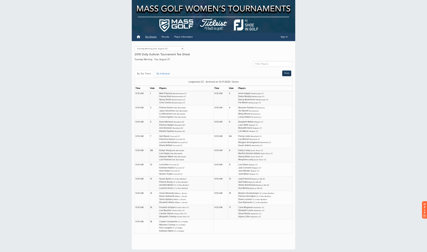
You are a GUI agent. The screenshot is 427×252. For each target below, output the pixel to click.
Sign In (284, 36)
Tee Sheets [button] (151, 36)
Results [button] (165, 36)
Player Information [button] (183, 36)
